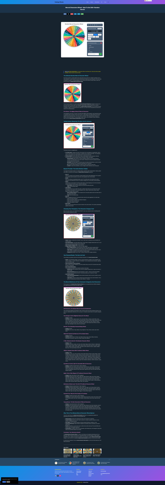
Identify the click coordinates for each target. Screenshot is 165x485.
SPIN (74, 36)
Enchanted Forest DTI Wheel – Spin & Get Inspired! (105, 463)
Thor (89, 48)
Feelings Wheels (59, 2)
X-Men (94, 36)
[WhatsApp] (82, 14)
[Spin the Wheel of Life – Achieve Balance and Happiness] (70, 463)
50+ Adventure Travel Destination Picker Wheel (90, 463)
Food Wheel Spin (88, 71)
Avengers (95, 34)
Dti (76, 473)
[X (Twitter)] (68, 14)
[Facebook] (65, 14)
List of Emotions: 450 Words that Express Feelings (62, 463)
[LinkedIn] (75, 14)
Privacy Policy (91, 473)
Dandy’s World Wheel (73, 71)
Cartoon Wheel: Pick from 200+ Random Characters (67, 455)
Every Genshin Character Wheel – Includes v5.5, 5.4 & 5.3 (87, 455)
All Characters (91, 34)
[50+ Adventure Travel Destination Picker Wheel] (84, 463)
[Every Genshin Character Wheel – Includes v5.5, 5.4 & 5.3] (87, 451)
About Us (90, 471)
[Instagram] (60, 476)
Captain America (91, 47)
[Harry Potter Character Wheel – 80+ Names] (97, 451)
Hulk (89, 50)
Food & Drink (78, 472)
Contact (90, 472)
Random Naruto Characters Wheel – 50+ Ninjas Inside (77, 455)
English (147, 0)
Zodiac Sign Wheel (94, 71)
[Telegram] (78, 14)
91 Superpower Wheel (81, 71)
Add (100, 54)
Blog (77, 474)
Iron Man (90, 45)
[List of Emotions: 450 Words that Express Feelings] (56, 463)
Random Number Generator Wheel (74, 72)
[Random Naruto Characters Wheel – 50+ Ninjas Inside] (77, 451)
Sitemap (90, 474)
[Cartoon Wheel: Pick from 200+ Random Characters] (68, 451)
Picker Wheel (78, 471)
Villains (97, 36)
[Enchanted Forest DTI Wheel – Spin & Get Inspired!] (98, 463)
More (89, 38)
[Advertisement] (79, 19)
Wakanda (90, 36)
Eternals (100, 34)
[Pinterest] (71, 14)
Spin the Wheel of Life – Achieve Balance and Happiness (76, 462)
